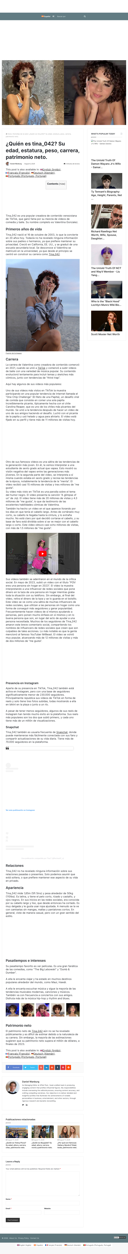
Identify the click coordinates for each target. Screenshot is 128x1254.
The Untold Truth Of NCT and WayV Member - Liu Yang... (106, 274)
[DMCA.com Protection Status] (120, 1241)
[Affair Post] (64, 7)
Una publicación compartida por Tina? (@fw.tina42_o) (42, 861)
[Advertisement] (64, 42)
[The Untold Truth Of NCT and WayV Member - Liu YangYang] (106, 257)
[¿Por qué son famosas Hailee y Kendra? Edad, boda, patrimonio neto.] (69, 1134)
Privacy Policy (23, 1241)
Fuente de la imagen (14, 356)
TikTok (41, 370)
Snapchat (62, 734)
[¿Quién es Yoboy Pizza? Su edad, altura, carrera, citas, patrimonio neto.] (17, 1134)
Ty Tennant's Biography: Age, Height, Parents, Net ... (106, 198)
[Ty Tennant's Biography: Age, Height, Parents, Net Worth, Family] (106, 183)
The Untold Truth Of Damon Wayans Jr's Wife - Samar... (106, 166)
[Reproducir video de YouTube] (43, 556)
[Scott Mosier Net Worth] (106, 323)
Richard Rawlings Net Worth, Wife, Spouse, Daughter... (104, 237)
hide (62, 186)
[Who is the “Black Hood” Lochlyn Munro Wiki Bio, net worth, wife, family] (106, 292)
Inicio (9, 136)
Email (9, 1211)
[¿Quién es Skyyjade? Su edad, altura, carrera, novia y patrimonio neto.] (43, 1134)
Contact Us (34, 1241)
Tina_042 (54, 256)
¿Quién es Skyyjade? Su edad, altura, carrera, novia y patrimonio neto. (42, 1147)
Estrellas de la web (20, 136)
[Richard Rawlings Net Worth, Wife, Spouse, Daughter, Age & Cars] (106, 219)
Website (47, 1211)
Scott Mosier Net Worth (105, 336)
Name (9, 1202)
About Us (13, 1241)
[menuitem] (46, 19)
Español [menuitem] (40, 1248)
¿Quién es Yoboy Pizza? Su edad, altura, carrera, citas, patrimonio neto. (16, 1147)
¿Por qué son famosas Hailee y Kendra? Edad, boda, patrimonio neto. (67, 1147)
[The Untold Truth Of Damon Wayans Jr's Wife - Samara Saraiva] (106, 151)
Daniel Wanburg (16, 166)
